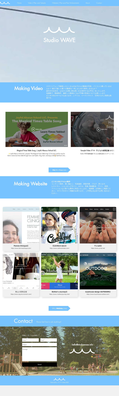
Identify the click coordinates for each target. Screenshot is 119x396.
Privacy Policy (54, 382)
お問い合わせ (104, 191)
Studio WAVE (65, 382)
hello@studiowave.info (82, 344)
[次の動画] (116, 129)
